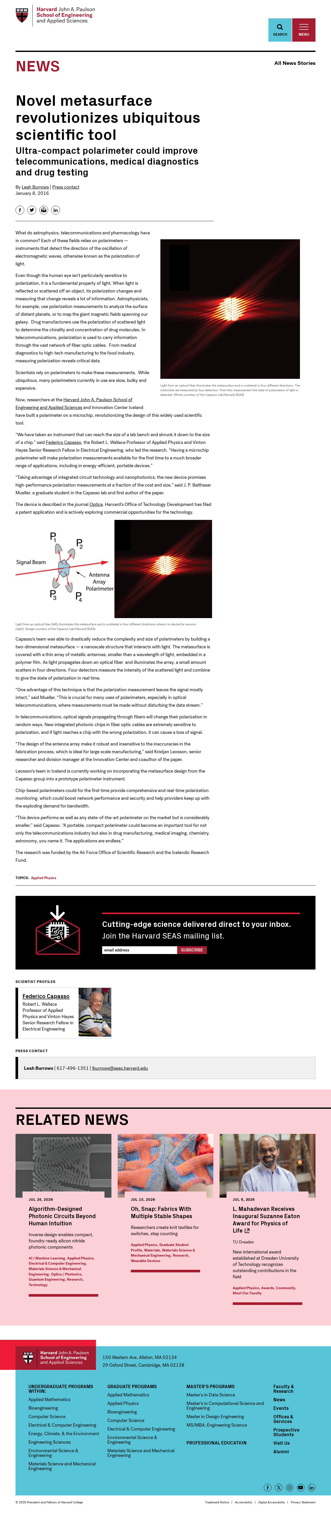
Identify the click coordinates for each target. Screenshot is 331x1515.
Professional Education (216, 1442)
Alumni (281, 1451)
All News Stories (294, 63)
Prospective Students (286, 1432)
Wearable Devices (145, 1260)
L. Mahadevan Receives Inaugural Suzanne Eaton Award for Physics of (266, 1219)
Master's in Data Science (210, 1395)
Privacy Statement (303, 1502)
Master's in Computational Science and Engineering (225, 1405)
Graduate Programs (132, 1386)
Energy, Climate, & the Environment (63, 1433)
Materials (152, 1250)
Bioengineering (43, 1408)
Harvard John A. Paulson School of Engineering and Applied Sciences (56, 1358)
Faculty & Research (283, 1388)
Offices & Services (283, 1419)
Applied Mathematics (49, 1399)
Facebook (268, 1487)
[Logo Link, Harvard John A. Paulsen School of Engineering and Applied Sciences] (55, 15)
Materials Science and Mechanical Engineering (62, 1466)
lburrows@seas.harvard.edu (120, 1068)
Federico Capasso (63, 442)
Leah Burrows (35, 187)
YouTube (301, 1487)
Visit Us (281, 1443)
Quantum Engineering (47, 1279)
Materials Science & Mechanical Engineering (163, 1253)
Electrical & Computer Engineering (57, 1263)
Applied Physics (43, 878)
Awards (267, 1288)
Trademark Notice (217, 1502)
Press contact (65, 187)
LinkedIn (311, 1487)
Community (285, 1288)
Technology (38, 1284)
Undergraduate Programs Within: (60, 1388)
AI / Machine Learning (47, 1258)
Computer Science (46, 1416)
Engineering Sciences (49, 1442)
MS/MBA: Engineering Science (216, 1425)
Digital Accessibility (271, 1502)
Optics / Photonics (66, 1274)
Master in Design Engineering (215, 1416)
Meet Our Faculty (247, 1293)
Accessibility (243, 1502)
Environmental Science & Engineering (53, 1453)
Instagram (290, 1487)
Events (281, 1408)
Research (74, 1279)
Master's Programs (210, 1386)
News (279, 1399)
